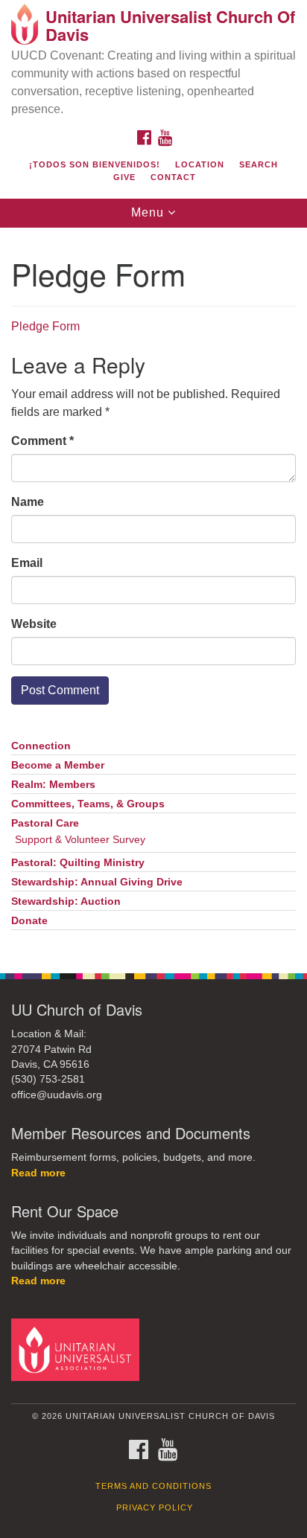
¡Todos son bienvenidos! (94, 164)
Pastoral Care (45, 823)
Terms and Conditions (153, 1485)
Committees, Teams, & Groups (88, 804)
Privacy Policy (154, 1507)
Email (26, 563)
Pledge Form (45, 326)
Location (199, 164)
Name (27, 502)
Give (124, 177)
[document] (153, 592)
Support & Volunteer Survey (80, 839)
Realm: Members (53, 784)
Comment (42, 441)
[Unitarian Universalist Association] (78, 1349)
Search (258, 164)
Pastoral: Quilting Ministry (78, 862)
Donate (29, 920)
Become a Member (57, 765)
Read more (38, 1173)
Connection (41, 746)
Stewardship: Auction (66, 901)
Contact (173, 177)
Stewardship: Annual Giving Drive (97, 882)
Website (34, 624)
